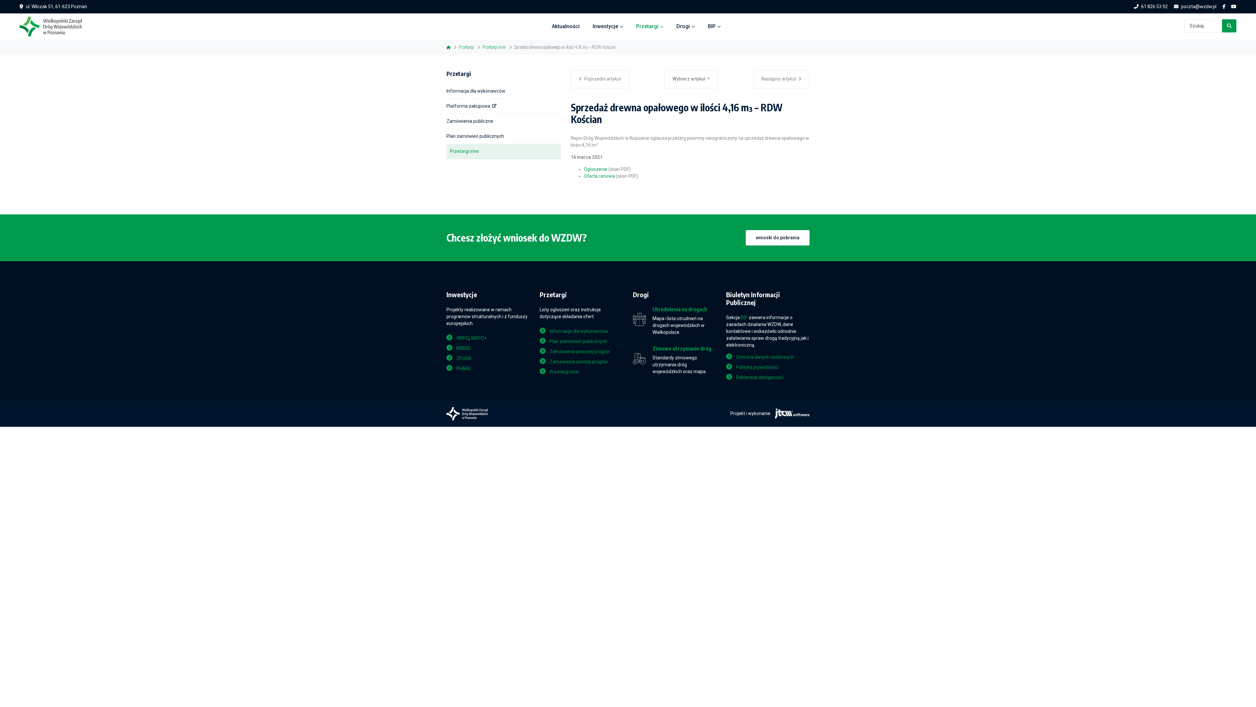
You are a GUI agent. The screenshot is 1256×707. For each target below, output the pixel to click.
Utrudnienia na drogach (680, 309)
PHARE (463, 368)
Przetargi (647, 26)
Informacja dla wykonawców (475, 91)
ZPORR (463, 358)
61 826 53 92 (1154, 6)
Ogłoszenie (595, 169)
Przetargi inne (464, 151)
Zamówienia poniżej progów (579, 361)
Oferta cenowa (599, 176)
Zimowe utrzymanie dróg (682, 349)
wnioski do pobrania (777, 237)
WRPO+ (479, 338)
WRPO (462, 338)
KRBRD (463, 348)
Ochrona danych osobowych (765, 357)
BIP (712, 26)
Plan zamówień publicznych (475, 136)
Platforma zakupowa (468, 106)
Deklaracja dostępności (759, 377)
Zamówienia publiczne (469, 121)
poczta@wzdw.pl (1198, 6)
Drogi (683, 26)
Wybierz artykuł (689, 79)
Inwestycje (605, 26)
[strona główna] (54, 26)
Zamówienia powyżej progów (580, 351)
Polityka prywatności (757, 367)
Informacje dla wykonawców (579, 331)
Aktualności (566, 26)
